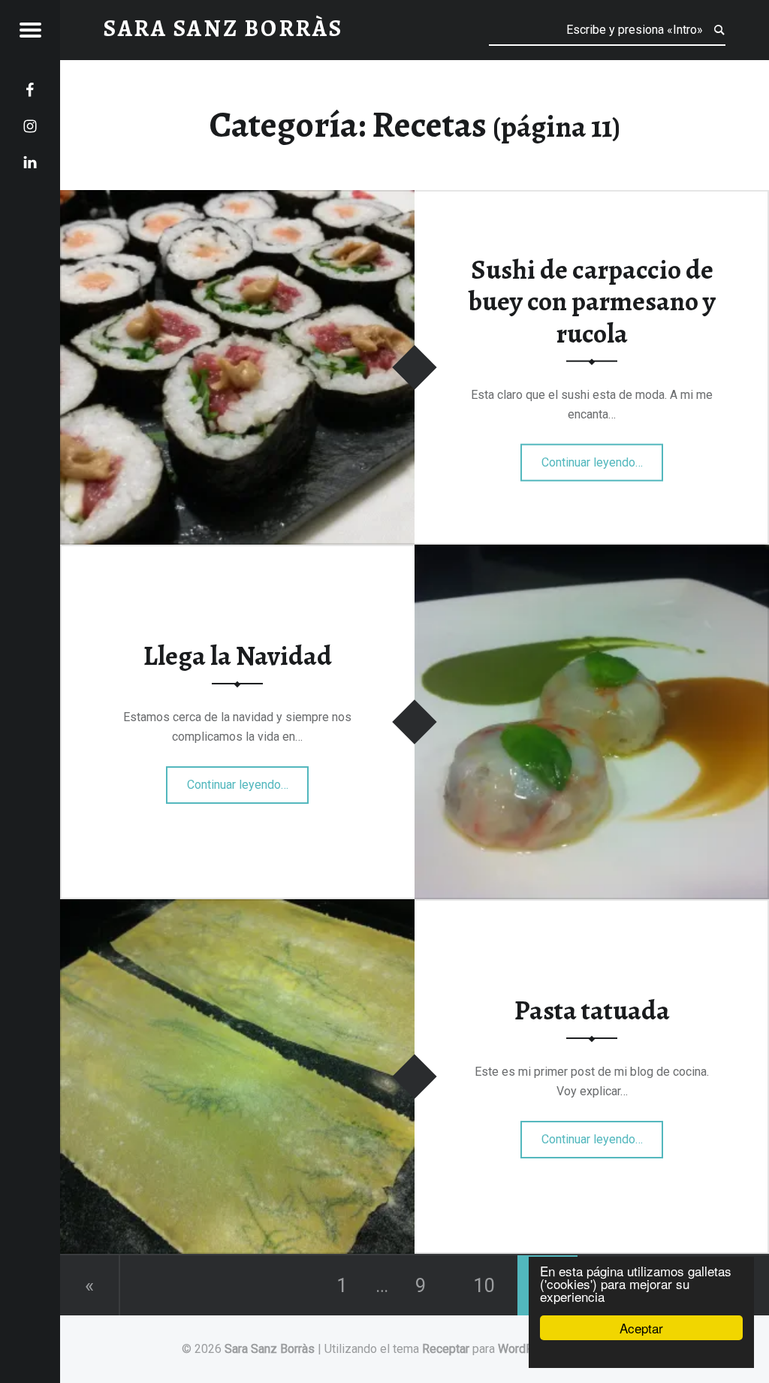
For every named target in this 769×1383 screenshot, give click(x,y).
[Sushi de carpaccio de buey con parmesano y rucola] (237, 199)
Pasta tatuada (592, 1010)
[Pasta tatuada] (237, 908)
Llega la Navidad (237, 656)
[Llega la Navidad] (592, 554)
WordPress (528, 1349)
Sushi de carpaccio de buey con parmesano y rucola (592, 301)
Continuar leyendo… (602, 457)
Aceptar (641, 1327)
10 (484, 1285)
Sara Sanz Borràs (270, 1349)
